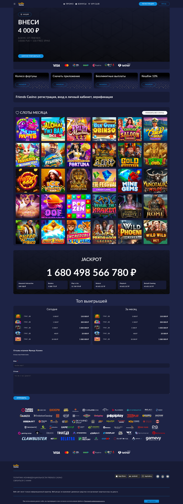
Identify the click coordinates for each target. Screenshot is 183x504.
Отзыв (15, 371)
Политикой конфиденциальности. (94, 501)
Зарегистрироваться (30, 56)
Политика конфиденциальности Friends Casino (37, 478)
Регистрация (148, 4)
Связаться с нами (22, 481)
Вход (164, 4)
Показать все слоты (154, 113)
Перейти (22, 84)
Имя (14, 361)
